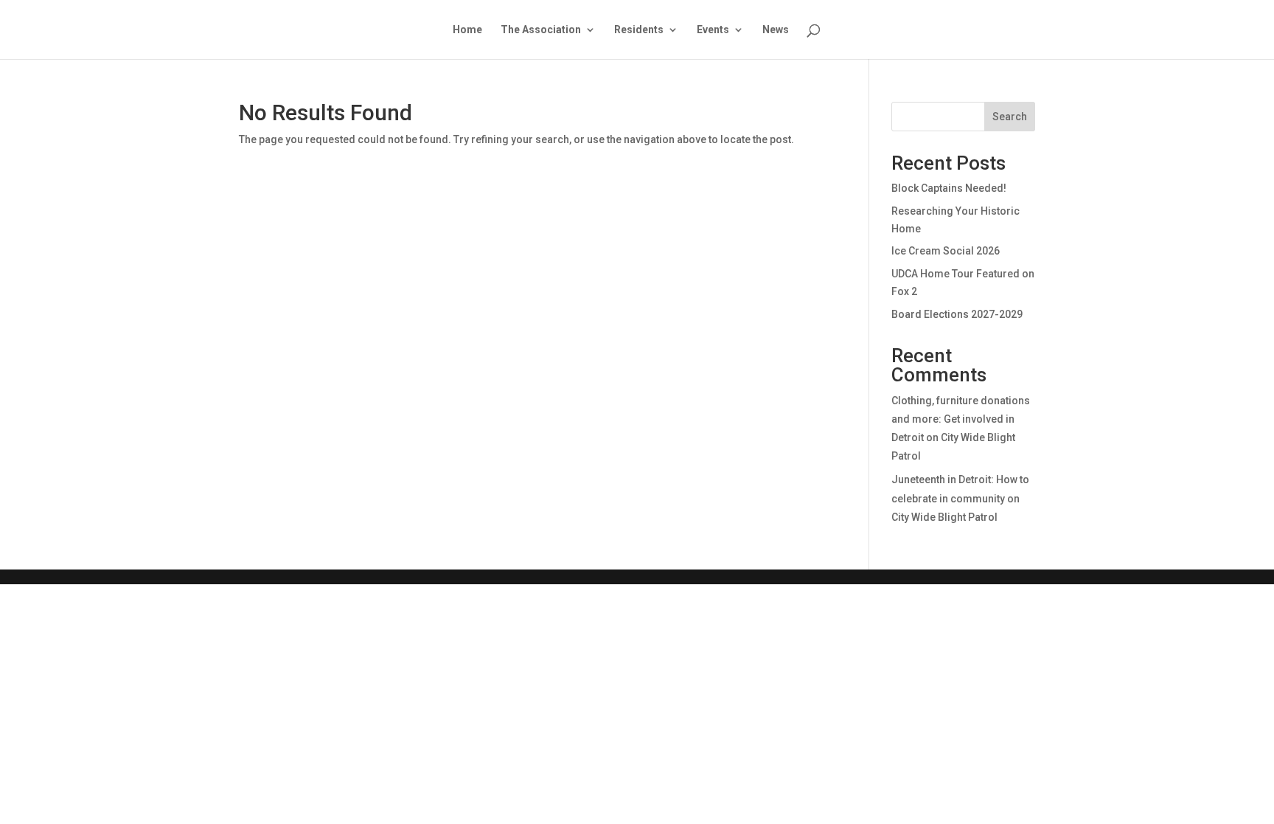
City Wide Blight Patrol (944, 517)
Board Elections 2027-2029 (957, 314)
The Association (541, 29)
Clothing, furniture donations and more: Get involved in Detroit (960, 419)
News (775, 29)
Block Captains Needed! (948, 188)
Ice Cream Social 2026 (945, 251)
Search (1009, 116)
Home (467, 29)
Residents (639, 29)
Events (713, 29)
